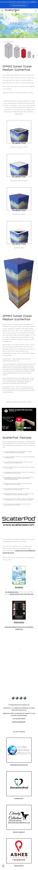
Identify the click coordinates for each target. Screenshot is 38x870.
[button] (2, 10)
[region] (19, 4)
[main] (19, 25)
